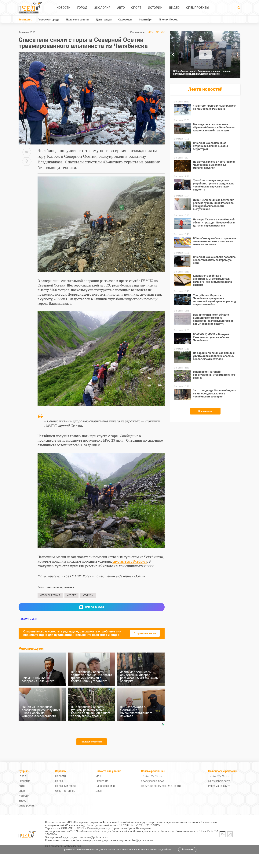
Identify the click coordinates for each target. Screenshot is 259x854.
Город (82, 7)
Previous (173, 54)
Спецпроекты (197, 7)
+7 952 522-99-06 (151, 775)
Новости (64, 7)
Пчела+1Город (168, 19)
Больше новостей (92, 741)
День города (104, 19)
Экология (102, 7)
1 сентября (145, 19)
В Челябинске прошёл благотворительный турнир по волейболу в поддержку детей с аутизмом (202, 72)
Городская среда (48, 19)
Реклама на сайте (219, 785)
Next (237, 54)
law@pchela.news (142, 840)
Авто (121, 7)
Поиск (59, 780)
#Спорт (71, 595)
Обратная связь (65, 790)
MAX (150, 32)
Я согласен (187, 849)
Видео (174, 7)
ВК (157, 32)
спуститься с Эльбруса (129, 561)
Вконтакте (102, 780)
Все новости (205, 411)
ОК (163, 32)
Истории (155, 7)
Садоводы (125, 19)
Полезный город (65, 785)
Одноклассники (105, 785)
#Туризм (88, 595)
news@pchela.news (152, 780)
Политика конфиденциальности (161, 785)
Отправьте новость (145, 633)
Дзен (99, 790)
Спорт (136, 7)
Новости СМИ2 (28, 619)
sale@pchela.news (219, 780)
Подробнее (165, 849)
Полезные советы (77, 19)
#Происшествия (50, 595)
